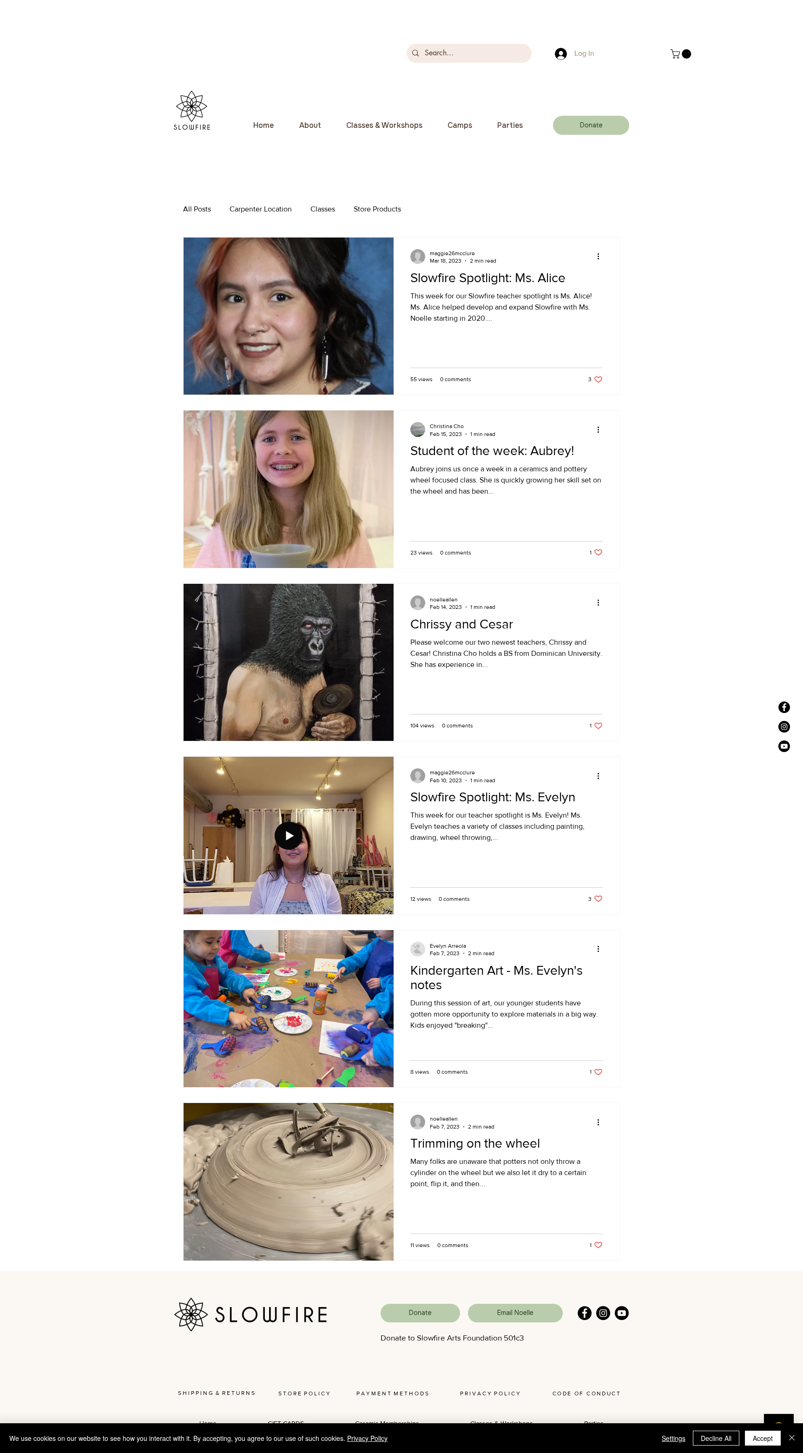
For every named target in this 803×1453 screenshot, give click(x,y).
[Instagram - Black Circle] (784, 727)
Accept (763, 1438)
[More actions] (601, 256)
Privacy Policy (367, 1438)
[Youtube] (784, 746)
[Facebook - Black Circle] (784, 707)
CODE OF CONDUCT (587, 1393)
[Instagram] (603, 1313)
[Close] (791, 1438)
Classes (322, 209)
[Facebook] (585, 1313)
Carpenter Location (261, 209)
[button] (682, 54)
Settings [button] (673, 1438)
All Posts (197, 209)
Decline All (716, 1438)
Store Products (377, 209)
